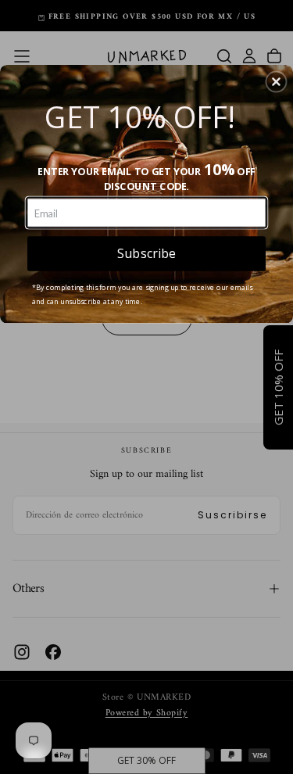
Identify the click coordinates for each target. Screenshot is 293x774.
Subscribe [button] (146, 253)
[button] (275, 81)
